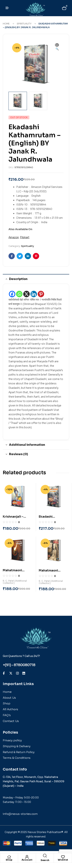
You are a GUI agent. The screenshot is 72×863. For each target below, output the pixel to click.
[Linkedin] (33, 294)
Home (6, 23)
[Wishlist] (63, 857)
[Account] (27, 857)
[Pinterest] (41, 294)
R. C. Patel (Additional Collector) (15, 581)
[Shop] (9, 857)
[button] (57, 47)
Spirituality (24, 23)
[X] (26, 294)
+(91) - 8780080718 (19, 665)
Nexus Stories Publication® (45, 832)
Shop (9, 859)
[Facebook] (12, 294)
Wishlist (63, 859)
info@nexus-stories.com (20, 814)
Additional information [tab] (27, 445)
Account (27, 859)
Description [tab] (18, 279)
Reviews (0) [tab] (18, 454)
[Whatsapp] (19, 294)
